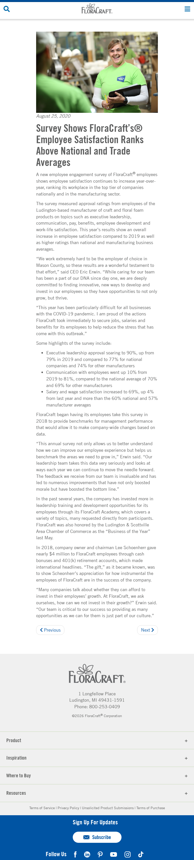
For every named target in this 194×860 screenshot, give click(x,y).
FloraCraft (97, 8)
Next (146, 630)
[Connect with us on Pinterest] (100, 853)
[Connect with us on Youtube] (113, 853)
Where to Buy (18, 775)
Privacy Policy (68, 807)
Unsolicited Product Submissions (108, 807)
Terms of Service (42, 807)
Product (13, 740)
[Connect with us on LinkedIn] (87, 853)
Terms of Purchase (150, 807)
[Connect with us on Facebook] (75, 853)
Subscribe (101, 837)
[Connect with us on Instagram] (127, 853)
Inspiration (16, 758)
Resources (16, 793)
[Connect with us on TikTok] (141, 853)
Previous (52, 630)
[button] (187, 8)
